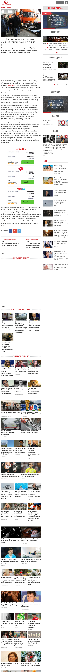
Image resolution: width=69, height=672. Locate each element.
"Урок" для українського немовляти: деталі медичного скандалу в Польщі (61, 267)
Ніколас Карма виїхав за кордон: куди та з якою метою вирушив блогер (60, 244)
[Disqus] (21, 284)
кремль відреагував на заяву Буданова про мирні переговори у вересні (60, 193)
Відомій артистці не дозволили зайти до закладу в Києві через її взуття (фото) (61, 223)
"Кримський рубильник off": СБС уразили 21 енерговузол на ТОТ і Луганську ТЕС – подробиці (54, 45)
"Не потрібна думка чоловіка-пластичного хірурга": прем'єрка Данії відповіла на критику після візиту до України (61, 255)
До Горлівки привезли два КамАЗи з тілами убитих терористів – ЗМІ (7, 348)
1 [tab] (49, 28)
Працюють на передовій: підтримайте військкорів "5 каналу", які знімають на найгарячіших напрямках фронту (50, 69)
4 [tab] (59, 52)
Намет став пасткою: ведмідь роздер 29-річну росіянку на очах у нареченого (61, 213)
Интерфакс (11, 85)
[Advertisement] (21, 175)
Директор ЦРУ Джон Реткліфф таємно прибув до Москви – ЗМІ (60, 203)
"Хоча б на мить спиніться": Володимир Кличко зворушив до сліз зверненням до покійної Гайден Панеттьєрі (61, 169)
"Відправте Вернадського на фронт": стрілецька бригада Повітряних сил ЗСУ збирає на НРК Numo (49, 80)
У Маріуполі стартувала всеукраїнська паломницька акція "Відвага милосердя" (10, 243)
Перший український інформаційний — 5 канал (6, 3)
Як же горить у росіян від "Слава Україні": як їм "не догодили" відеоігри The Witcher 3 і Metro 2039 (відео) (61, 234)
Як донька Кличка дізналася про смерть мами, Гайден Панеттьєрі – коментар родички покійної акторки (61, 182)
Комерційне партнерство (47, 121)
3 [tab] (56, 52)
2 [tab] (62, 28)
